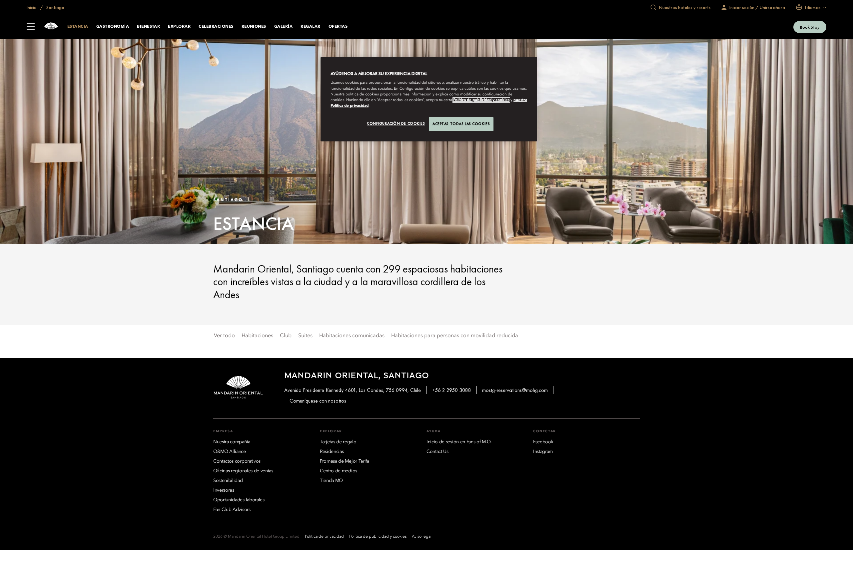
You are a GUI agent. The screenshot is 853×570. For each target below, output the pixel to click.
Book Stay (810, 27)
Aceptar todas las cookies (461, 123)
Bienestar (148, 27)
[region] (429, 99)
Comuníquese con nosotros (318, 400)
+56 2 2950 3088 (451, 390)
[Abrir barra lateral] (31, 27)
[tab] (224, 336)
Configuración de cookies (396, 123)
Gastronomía (112, 27)
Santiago (54, 7)
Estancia (77, 27)
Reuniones (254, 27)
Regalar (310, 27)
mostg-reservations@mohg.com (515, 390)
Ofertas (338, 27)
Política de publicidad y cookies (481, 100)
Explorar (179, 27)
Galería (283, 27)
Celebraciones (216, 27)
